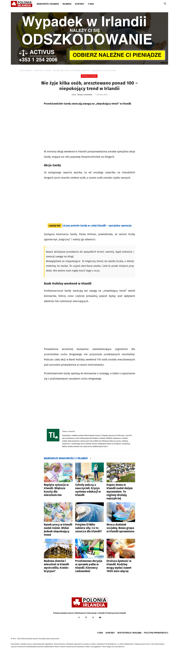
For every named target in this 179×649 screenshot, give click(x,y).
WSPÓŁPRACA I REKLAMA (129, 632)
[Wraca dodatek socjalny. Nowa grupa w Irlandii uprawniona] (121, 512)
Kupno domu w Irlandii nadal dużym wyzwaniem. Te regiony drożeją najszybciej (120, 491)
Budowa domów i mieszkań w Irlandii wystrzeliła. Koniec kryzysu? (56, 566)
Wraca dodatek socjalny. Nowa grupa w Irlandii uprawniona (120, 528)
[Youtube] (100, 617)
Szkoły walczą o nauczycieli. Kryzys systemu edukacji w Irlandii (88, 490)
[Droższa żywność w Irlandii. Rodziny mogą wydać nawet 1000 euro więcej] (121, 548)
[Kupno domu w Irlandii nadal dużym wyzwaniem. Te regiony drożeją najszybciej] (121, 472)
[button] (165, 4)
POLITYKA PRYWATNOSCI (156, 632)
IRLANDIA (67, 4)
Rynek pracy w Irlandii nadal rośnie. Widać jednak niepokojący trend (58, 529)
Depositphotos (119, 647)
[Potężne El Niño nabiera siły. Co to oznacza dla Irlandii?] (89, 512)
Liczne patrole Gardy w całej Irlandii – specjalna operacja (97, 225)
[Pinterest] (86, 617)
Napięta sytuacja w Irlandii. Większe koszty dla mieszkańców (56, 490)
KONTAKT (79, 4)
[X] (93, 617)
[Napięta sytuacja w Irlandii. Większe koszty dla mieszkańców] (58, 472)
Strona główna (25, 70)
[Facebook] (79, 617)
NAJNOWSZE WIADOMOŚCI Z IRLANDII (66, 458)
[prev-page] (45, 576)
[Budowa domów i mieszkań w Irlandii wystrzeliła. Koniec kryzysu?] (58, 548)
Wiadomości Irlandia (48, 4)
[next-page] (49, 576)
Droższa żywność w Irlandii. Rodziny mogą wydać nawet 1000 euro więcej (119, 566)
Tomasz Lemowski (84, 95)
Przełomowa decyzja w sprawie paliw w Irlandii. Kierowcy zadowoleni (88, 566)
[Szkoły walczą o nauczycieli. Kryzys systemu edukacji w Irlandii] (89, 472)
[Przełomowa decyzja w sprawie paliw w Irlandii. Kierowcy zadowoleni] (89, 548)
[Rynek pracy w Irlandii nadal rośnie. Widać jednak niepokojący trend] (58, 512)
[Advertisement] (89, 128)
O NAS (91, 4)
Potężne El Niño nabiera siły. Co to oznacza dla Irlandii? (88, 528)
